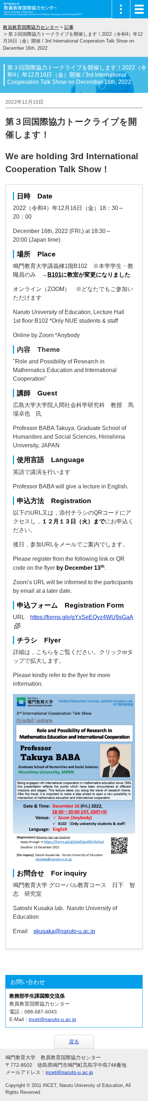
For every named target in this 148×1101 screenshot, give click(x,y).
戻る (74, 1041)
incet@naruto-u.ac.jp (52, 1019)
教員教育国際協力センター (31, 27)
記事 (69, 27)
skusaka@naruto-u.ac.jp (64, 931)
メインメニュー (139, 9)
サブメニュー (121, 9)
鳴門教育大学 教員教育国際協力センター (43, 9)
